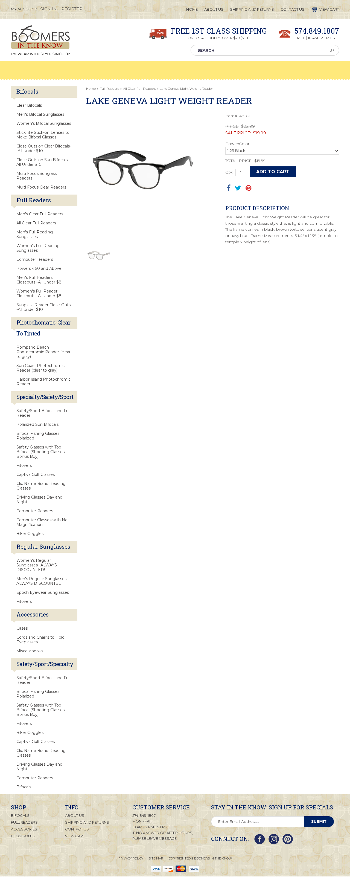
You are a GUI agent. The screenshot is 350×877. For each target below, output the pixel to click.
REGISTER (71, 8)
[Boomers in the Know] (40, 51)
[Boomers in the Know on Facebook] (259, 839)
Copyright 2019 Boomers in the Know (200, 858)
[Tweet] (238, 188)
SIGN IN (48, 8)
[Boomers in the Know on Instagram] (273, 839)
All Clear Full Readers (139, 88)
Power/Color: (237, 143)
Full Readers (109, 88)
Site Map (156, 858)
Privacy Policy (130, 858)
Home (91, 88)
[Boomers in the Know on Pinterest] (287, 839)
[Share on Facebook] (228, 188)
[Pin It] (248, 188)
